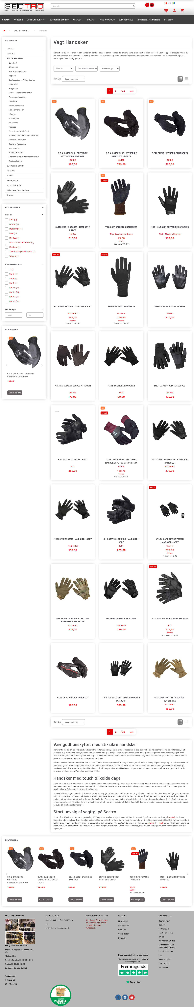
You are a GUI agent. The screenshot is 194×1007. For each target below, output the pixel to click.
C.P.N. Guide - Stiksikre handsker (170, 152)
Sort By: (57, 78)
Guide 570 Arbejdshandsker (72, 697)
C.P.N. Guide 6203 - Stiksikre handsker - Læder (121, 154)
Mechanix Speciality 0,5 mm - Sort (73, 306)
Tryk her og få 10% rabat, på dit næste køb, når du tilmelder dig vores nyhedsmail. (97, 924)
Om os (161, 936)
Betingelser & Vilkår (167, 940)
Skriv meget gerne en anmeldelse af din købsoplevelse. (133, 960)
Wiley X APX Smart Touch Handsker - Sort (170, 540)
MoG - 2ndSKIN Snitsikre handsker (170, 226)
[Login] (174, 10)
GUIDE (73, 160)
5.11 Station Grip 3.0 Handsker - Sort (121, 540)
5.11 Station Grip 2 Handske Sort (169, 618)
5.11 (73, 466)
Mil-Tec (73, 233)
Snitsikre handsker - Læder (169, 306)
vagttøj (171, 817)
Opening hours (164, 921)
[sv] (174, 3)
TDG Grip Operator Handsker (121, 226)
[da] (166, 3)
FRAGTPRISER (165, 963)
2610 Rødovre (11, 984)
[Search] (134, 6)
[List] (186, 79)
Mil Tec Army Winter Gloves (169, 385)
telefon (151, 822)
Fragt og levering (166, 932)
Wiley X (169, 545)
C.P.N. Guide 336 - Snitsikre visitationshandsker (21, 375)
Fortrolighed (164, 929)
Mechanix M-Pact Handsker (121, 618)
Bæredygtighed (165, 959)
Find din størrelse (166, 951)
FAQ (160, 955)
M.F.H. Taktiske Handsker (121, 385)
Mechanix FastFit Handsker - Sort (73, 538)
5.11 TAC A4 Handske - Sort (72, 459)
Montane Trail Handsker (121, 306)
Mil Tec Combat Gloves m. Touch (73, 385)
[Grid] (180, 79)
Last (131, 90)
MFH (121, 392)
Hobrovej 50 (10, 980)
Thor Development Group (121, 233)
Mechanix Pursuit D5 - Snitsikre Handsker (170, 461)
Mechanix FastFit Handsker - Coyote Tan (170, 699)
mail (161, 822)
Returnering (163, 967)
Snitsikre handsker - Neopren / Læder (72, 228)
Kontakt (162, 925)
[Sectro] (24, 7)
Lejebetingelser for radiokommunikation (167, 945)
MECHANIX (73, 313)
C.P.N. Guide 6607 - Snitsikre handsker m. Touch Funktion (121, 461)
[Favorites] (166, 10)
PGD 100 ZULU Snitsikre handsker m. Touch (121, 699)
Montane (121, 313)
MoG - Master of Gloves (169, 233)
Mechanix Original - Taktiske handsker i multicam (72, 620)
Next (123, 90)
